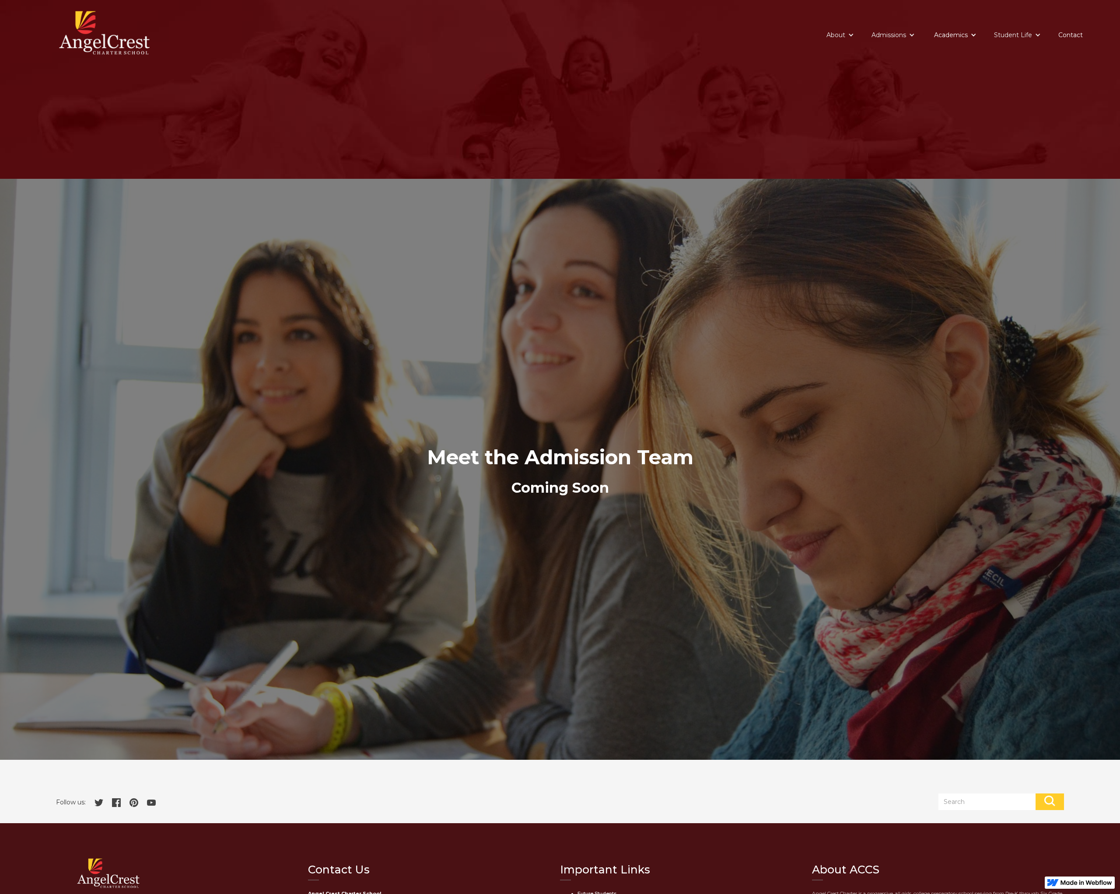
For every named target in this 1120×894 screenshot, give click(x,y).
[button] (840, 35)
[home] (104, 33)
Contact (1070, 35)
